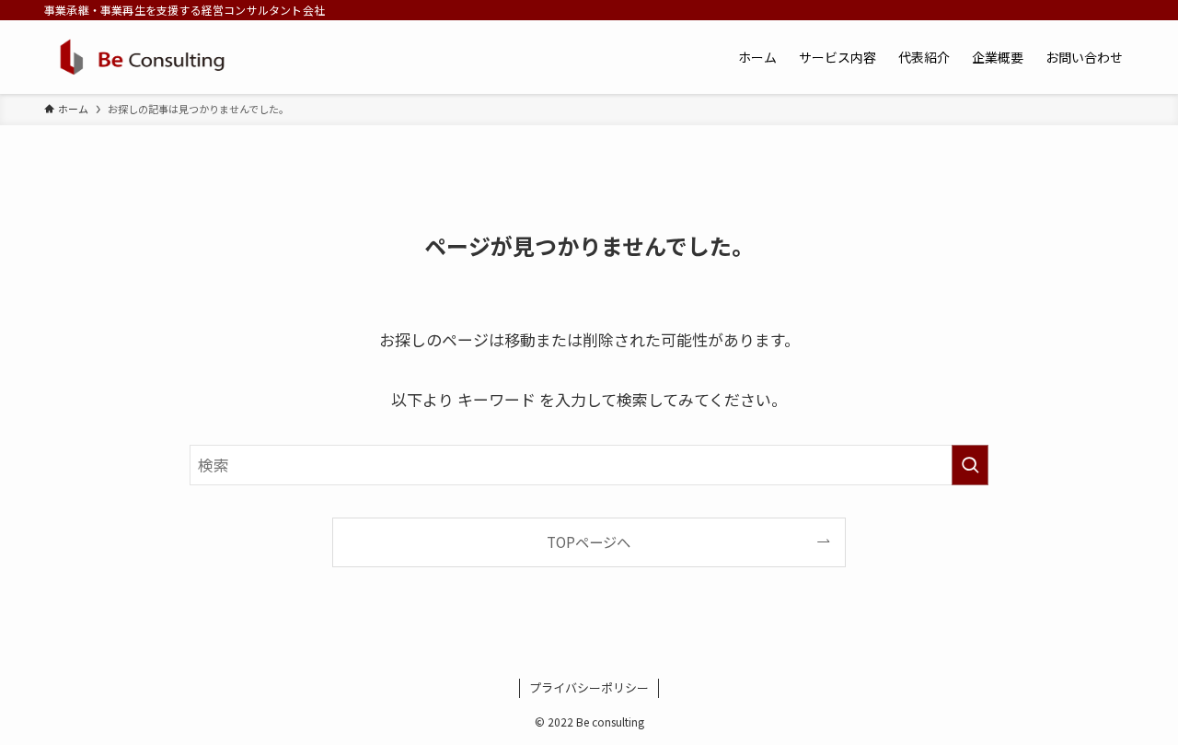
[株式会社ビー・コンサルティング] (142, 57)
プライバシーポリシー (589, 687)
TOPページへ (588, 541)
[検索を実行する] (970, 465)
